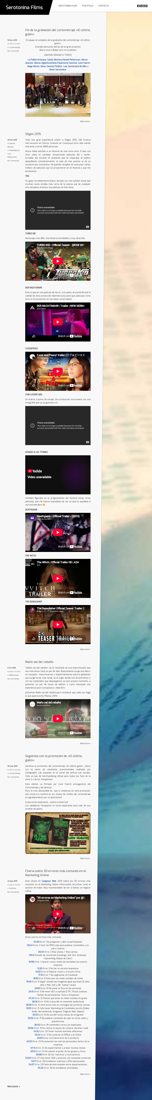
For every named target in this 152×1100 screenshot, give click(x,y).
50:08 (39, 1054)
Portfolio (87, 5)
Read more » (85, 121)
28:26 (35, 1001)
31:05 (28, 1008)
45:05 (40, 1038)
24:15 (31, 991)
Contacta (103, 5)
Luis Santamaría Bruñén (75, 66)
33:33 (35, 1014)
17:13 (40, 975)
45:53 (29, 1041)
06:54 (41, 952)
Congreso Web (49, 881)
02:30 (36, 941)
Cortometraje (14, 47)
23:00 (37, 988)
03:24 (30, 945)
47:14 (32, 1048)
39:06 (30, 1028)
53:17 (33, 1061)
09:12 (31, 955)
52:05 (28, 1058)
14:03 (38, 971)
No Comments (13, 51)
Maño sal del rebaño (39, 662)
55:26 (40, 1068)
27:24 (31, 998)
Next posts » (13, 1086)
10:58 (31, 961)
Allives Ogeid (40, 63)
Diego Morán (33, 66)
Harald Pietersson (71, 59)
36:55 (37, 1025)
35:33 (30, 1018)
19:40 (28, 981)
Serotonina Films (24, 7)
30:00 (29, 1005)
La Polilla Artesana (37, 59)
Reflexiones (12, 157)
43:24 (37, 1034)
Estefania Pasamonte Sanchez (62, 63)
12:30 (39, 968)
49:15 (32, 1051)
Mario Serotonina (57, 69)
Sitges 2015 (33, 134)
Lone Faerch (84, 63)
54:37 (31, 1064)
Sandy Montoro (54, 59)
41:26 (36, 1031)
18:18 (35, 978)
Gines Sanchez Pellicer (51, 66)
